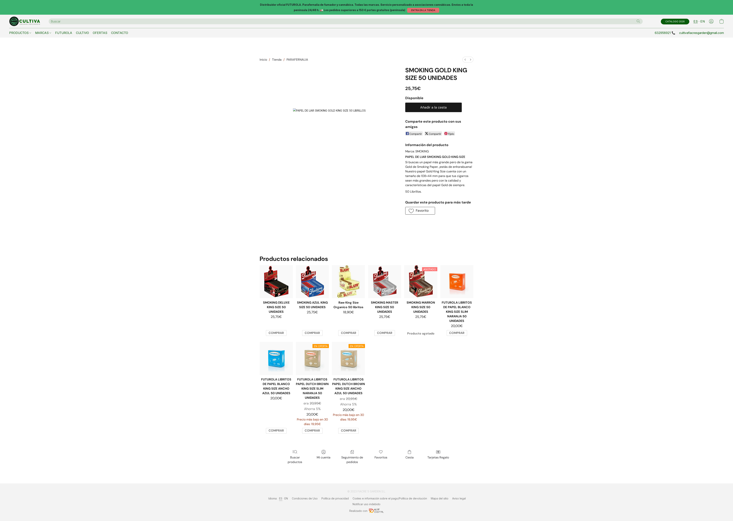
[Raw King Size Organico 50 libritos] (348, 281)
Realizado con (358, 510)
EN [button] (702, 21)
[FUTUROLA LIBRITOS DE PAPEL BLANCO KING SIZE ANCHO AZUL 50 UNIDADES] (276, 358)
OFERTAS (100, 33)
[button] (423, 10)
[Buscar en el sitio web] (638, 21)
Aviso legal (459, 498)
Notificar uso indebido (366, 504)
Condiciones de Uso (305, 498)
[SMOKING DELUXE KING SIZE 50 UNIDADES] (276, 281)
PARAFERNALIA (297, 60)
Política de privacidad (335, 498)
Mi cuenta (323, 457)
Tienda (277, 60)
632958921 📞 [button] (665, 33)
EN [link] (286, 498)
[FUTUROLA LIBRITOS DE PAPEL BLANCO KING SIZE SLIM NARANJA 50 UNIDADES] (456, 281)
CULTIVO (82, 33)
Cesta (409, 457)
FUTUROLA (63, 33)
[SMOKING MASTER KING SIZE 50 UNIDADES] (384, 281)
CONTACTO (119, 33)
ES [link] (281, 498)
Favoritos (381, 457)
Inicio (263, 60)
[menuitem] (465, 59)
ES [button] (695, 21)
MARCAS (42, 33)
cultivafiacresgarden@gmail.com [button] (701, 33)
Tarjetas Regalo (438, 457)
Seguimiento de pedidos (352, 459)
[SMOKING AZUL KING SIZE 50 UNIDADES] (312, 281)
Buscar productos (295, 459)
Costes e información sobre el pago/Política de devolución (390, 498)
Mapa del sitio (439, 498)
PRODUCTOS (19, 33)
